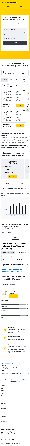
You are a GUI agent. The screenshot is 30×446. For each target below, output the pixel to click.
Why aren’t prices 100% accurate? (11, 373)
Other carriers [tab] (18, 256)
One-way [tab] (24, 80)
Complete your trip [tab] (7, 256)
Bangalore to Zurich (22, 379)
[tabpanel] (15, 203)
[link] (12, 176)
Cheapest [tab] (4, 79)
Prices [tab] (7, 183)
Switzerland (13, 379)
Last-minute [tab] (17, 80)
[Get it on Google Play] (5, 432)
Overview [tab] (5, 284)
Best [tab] (11, 79)
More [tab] (22, 183)
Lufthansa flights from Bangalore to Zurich (12, 271)
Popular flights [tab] (18, 259)
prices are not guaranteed (7, 363)
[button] (2, 2)
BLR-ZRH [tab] (15, 238)
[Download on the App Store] (14, 432)
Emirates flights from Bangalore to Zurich (12, 269)
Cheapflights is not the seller (10, 368)
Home (3, 379)
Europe (8, 379)
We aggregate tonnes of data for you (12, 370)
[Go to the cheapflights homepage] (11, 2)
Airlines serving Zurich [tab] (8, 252)
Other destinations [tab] (7, 259)
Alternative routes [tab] (21, 252)
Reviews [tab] (12, 284)
